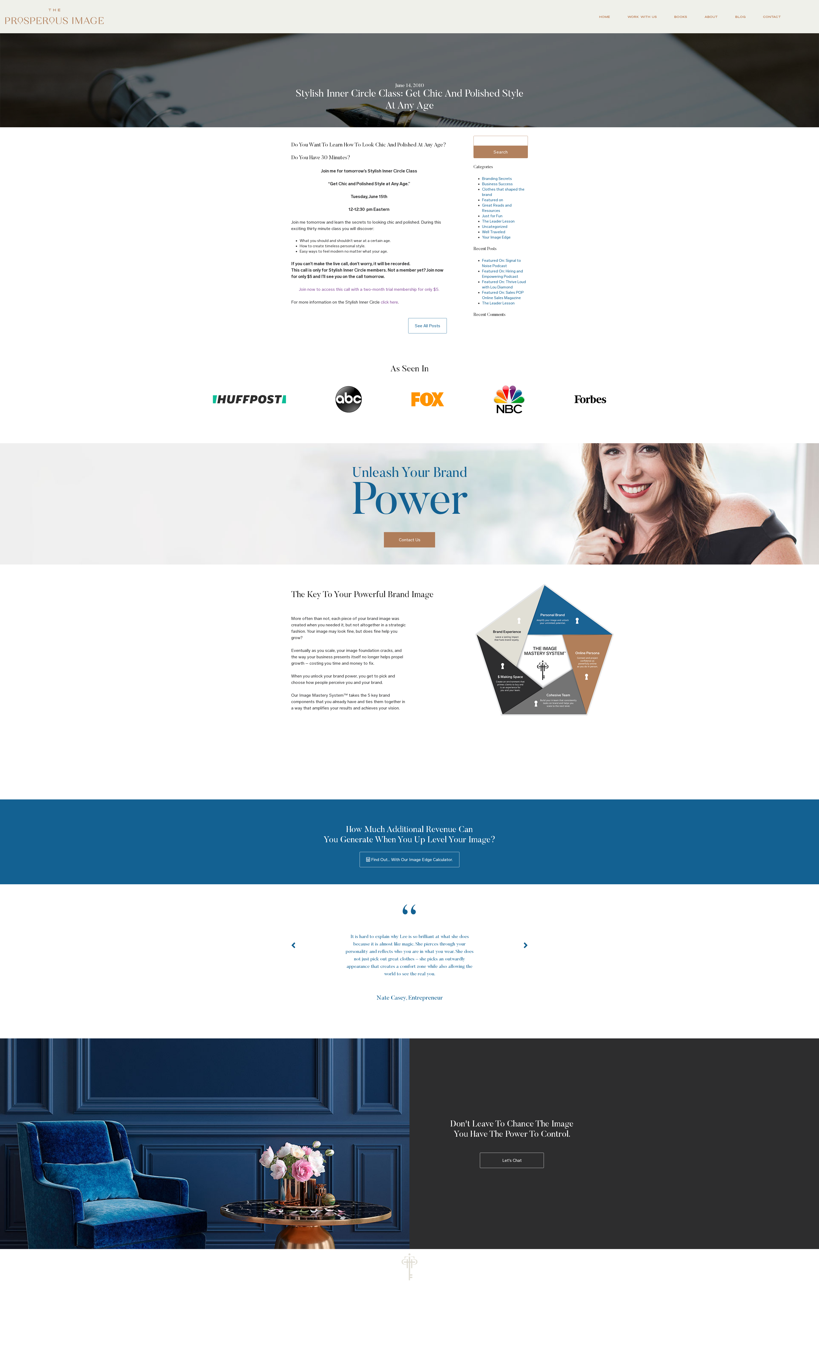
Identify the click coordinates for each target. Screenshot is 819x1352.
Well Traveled (493, 232)
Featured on (492, 200)
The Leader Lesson (498, 221)
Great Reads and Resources (497, 208)
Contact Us (409, 539)
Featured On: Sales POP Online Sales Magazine (503, 295)
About (711, 16)
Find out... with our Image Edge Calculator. (411, 859)
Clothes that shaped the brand (503, 192)
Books (680, 16)
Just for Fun (492, 216)
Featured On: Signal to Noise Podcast (501, 263)
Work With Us (642, 16)
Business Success (497, 184)
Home (604, 16)
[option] (409, 953)
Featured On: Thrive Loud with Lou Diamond (504, 284)
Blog (740, 16)
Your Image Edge (496, 237)
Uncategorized (494, 226)
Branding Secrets (497, 178)
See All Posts (427, 325)
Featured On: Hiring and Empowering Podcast (502, 274)
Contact (772, 16)
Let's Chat (512, 1160)
